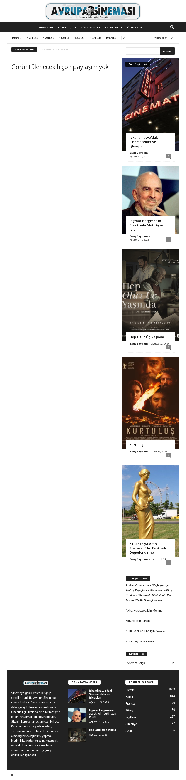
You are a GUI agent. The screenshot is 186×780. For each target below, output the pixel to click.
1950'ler (64, 37)
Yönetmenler (90, 27)
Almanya (131, 724)
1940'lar (48, 37)
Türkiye (130, 710)
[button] (172, 27)
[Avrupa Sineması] (93, 11)
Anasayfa (46, 27)
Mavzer (130, 620)
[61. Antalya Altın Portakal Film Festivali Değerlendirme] (150, 511)
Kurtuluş (136, 444)
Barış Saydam (139, 152)
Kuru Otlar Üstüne (137, 631)
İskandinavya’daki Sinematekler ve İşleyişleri (144, 141)
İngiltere (130, 717)
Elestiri (130, 690)
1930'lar (32, 37)
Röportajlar (67, 27)
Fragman (161, 631)
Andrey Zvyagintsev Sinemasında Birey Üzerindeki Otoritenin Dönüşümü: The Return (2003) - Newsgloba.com (149, 595)
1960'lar (80, 37)
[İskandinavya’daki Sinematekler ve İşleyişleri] (150, 104)
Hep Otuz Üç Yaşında (147, 337)
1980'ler (111, 37)
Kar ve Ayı (133, 641)
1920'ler (17, 37)
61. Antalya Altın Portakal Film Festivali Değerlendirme (148, 548)
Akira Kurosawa (136, 610)
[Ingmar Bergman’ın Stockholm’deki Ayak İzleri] (150, 200)
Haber (129, 697)
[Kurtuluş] (150, 403)
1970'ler (95, 37)
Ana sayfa (46, 49)
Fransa (130, 703)
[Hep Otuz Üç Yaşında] (150, 295)
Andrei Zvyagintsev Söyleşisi (145, 585)
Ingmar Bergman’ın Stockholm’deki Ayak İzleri (147, 225)
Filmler (150, 641)
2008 (128, 731)
